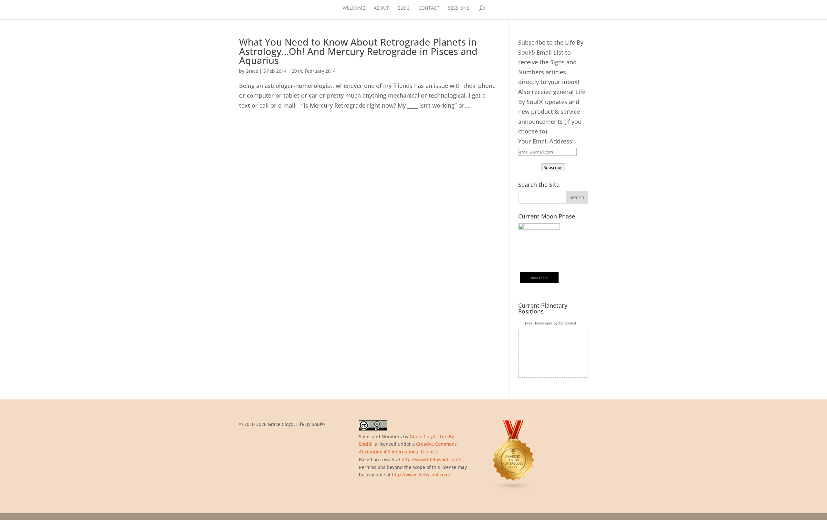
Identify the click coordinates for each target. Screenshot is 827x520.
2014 (297, 71)
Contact (428, 8)
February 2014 (320, 71)
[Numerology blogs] (514, 488)
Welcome (354, 8)
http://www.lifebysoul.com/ (431, 459)
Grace (252, 71)
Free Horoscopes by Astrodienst (550, 323)
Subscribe (553, 167)
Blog (404, 8)
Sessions (458, 8)
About (381, 8)
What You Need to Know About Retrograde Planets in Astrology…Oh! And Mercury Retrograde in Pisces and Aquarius (358, 51)
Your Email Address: (546, 141)
